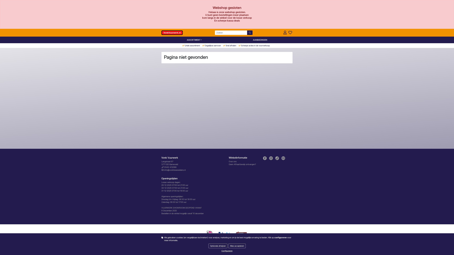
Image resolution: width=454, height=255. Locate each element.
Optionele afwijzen (218, 246)
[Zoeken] (250, 32)
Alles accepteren (237, 246)
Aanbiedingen (260, 40)
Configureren (227, 251)
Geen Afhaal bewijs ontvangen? (242, 164)
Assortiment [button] (194, 40)
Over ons (233, 161)
